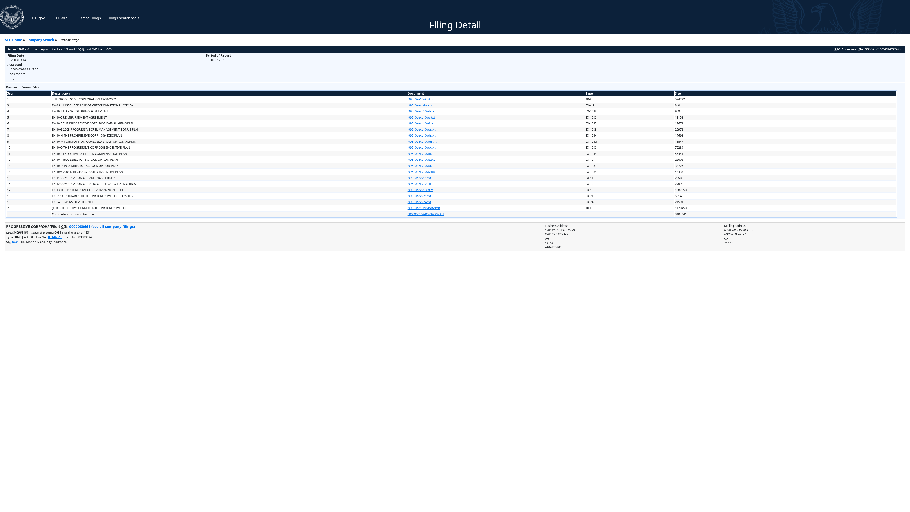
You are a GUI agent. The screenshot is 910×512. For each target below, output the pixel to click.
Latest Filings (89, 18)
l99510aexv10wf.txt (421, 123)
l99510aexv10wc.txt (421, 117)
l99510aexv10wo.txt (422, 147)
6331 (15, 242)
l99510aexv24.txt (419, 202)
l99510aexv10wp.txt (422, 153)
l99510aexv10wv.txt (421, 171)
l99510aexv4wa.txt (421, 105)
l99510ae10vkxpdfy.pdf (424, 208)
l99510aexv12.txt (419, 184)
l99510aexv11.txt (419, 178)
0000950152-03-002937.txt (426, 214)
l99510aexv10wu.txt (422, 166)
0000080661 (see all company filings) (102, 226)
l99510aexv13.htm (420, 190)
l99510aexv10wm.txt (422, 141)
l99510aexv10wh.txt (422, 135)
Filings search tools (123, 18)
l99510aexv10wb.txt (422, 111)
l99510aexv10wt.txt (421, 159)
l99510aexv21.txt (419, 196)
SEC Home (13, 39)
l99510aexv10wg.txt (422, 129)
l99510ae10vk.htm (420, 99)
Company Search (40, 39)
